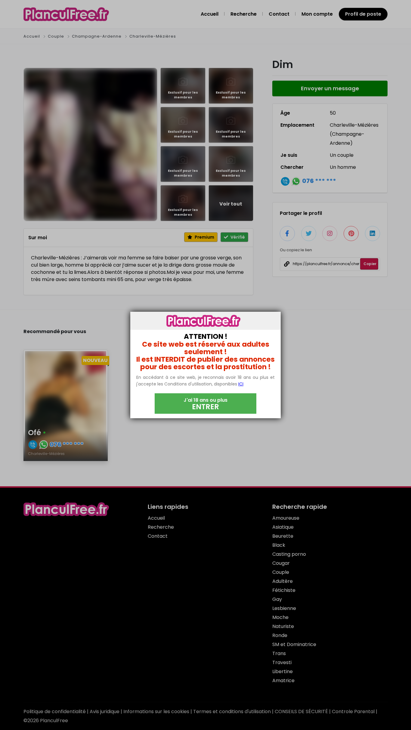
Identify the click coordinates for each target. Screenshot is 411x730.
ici (240, 384)
